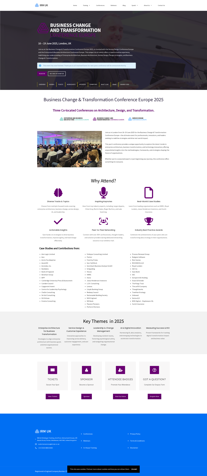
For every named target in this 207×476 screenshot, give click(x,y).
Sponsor (87, 396)
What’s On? (105, 84)
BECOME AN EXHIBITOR (57, 74)
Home (75, 5)
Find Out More (120, 396)
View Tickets (52, 396)
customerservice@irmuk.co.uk (48, 444)
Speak (134, 5)
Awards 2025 (124, 84)
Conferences (100, 5)
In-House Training (90, 448)
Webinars (114, 5)
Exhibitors (93, 84)
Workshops (71, 84)
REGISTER (42, 74)
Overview (42, 84)
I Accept (134, 469)
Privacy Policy (135, 434)
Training (85, 5)
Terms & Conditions (137, 441)
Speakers (82, 84)
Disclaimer (134, 448)
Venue (114, 84)
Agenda (51, 84)
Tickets (60, 84)
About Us (147, 5)
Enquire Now (154, 396)
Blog (124, 5)
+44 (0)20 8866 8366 (45, 448)
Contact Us (161, 5)
